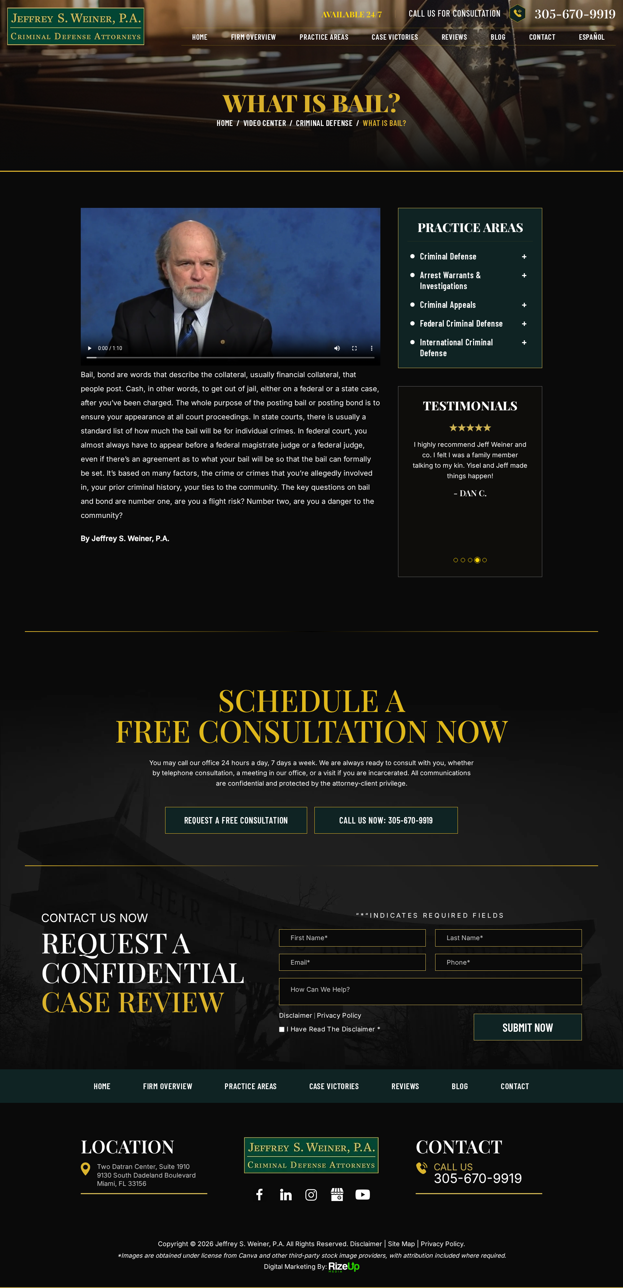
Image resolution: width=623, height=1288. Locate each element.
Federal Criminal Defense (461, 323)
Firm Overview (254, 36)
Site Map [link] (401, 1244)
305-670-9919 (575, 13)
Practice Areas (324, 36)
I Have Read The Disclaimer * (333, 1029)
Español (592, 36)
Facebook (260, 1195)
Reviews (454, 36)
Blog (498, 36)
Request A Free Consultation (236, 820)
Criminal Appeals (448, 304)
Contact (542, 36)
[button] (524, 256)
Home (200, 36)
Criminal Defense (448, 256)
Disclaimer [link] (366, 1244)
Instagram (311, 1195)
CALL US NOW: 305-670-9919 (386, 820)
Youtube (362, 1195)
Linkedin (286, 1195)
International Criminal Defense (456, 347)
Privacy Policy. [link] (443, 1244)
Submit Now (528, 1027)
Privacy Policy (339, 1015)
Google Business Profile (337, 1195)
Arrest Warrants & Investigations (450, 280)
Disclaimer (296, 1015)
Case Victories (395, 36)
